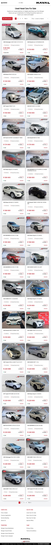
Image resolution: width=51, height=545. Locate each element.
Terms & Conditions (31, 530)
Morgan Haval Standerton (7, 533)
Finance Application (6, 515)
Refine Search (8, 18)
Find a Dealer (4, 512)
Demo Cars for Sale (31, 515)
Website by (41, 543)
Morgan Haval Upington (7, 536)
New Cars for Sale (31, 518)
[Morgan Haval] (42, 2)
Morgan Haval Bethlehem (7, 528)
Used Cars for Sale (31, 512)
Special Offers (30, 520)
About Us (3, 520)
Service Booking (5, 518)
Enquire (22, 52)
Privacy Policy (29, 528)
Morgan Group (20, 543)
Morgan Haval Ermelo (6, 530)
